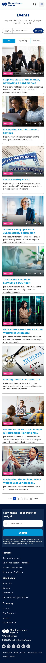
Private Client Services (12, 567)
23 (31, 499)
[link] (9, 41)
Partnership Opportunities (15, 597)
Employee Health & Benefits (15, 562)
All (9, 41)
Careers (6, 588)
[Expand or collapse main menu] (41, 4)
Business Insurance (11, 558)
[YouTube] (23, 646)
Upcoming (23, 41)
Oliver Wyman (9, 622)
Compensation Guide (34, 652)
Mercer (5, 617)
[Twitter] (13, 646)
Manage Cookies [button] (8, 656)
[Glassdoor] (4, 646)
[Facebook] (18, 646)
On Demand (37, 41)
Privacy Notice (19, 652)
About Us (7, 583)
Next (36, 498)
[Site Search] (35, 4)
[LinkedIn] (28, 646)
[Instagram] (8, 646)
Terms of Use (7, 652)
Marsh (5, 608)
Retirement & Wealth (12, 572)
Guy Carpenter (9, 613)
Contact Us (7, 592)
